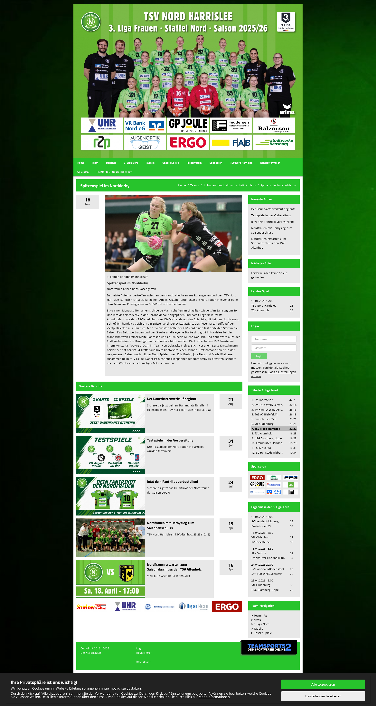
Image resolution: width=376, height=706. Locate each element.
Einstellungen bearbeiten (323, 696)
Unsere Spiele (170, 163)
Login (139, 648)
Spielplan (83, 172)
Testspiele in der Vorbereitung (170, 440)
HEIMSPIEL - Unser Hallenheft (114, 172)
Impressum (143, 661)
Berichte (111, 163)
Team (95, 163)
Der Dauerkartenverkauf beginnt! (172, 398)
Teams (194, 185)
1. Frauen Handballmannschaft (223, 185)
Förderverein (194, 163)
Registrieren (144, 653)
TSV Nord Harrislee (241, 163)
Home (80, 163)
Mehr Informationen (214, 696)
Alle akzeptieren (323, 684)
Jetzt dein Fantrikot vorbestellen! (172, 481)
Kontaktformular (270, 163)
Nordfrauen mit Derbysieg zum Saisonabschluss (170, 525)
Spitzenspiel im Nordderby (278, 185)
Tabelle (150, 163)
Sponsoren (216, 163)
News (252, 185)
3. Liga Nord (131, 163)
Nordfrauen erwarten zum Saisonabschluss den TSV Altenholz (174, 567)
